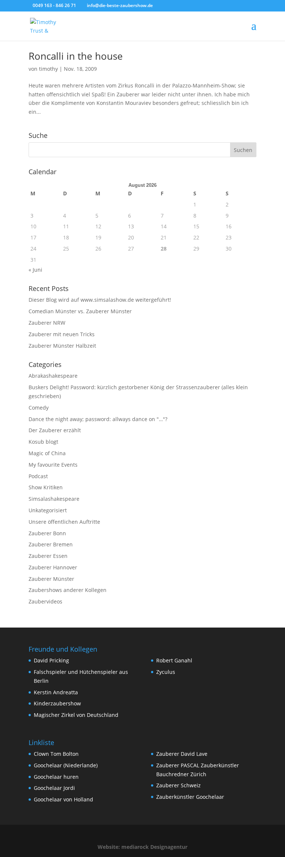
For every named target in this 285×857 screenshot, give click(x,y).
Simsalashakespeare (54, 498)
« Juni (35, 269)
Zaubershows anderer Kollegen (68, 589)
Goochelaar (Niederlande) (66, 765)
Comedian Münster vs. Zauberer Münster (80, 311)
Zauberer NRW (47, 322)
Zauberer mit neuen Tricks (62, 334)
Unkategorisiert (48, 510)
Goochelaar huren (56, 776)
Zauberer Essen (48, 555)
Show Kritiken (46, 487)
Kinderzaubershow (57, 703)
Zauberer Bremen (51, 544)
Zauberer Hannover (53, 567)
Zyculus (165, 671)
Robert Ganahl (174, 660)
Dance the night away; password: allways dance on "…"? (98, 419)
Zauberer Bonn (47, 533)
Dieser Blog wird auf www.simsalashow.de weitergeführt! (100, 299)
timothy (48, 68)
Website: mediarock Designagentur (142, 846)
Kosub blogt (43, 441)
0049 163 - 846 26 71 (54, 5)
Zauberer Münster (51, 578)
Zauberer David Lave (181, 753)
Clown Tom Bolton (56, 753)
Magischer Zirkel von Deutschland (76, 714)
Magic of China (47, 453)
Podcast (38, 476)
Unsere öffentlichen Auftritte (64, 521)
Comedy (39, 407)
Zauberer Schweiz (178, 785)
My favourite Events (53, 464)
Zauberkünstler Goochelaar (190, 796)
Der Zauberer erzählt (55, 430)
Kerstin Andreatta (56, 692)
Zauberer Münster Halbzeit (62, 345)
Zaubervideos (45, 601)
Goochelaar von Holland (63, 799)
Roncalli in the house (76, 56)
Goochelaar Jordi (54, 787)
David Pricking (51, 660)
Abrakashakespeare (53, 375)
